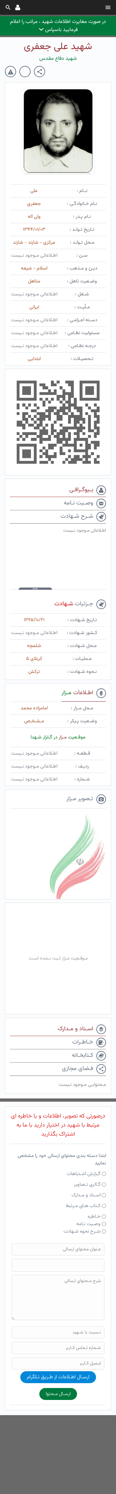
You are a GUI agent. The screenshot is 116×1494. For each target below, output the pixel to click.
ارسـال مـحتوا (58, 1394)
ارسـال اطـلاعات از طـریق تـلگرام (58, 1377)
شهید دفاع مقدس (58, 59)
